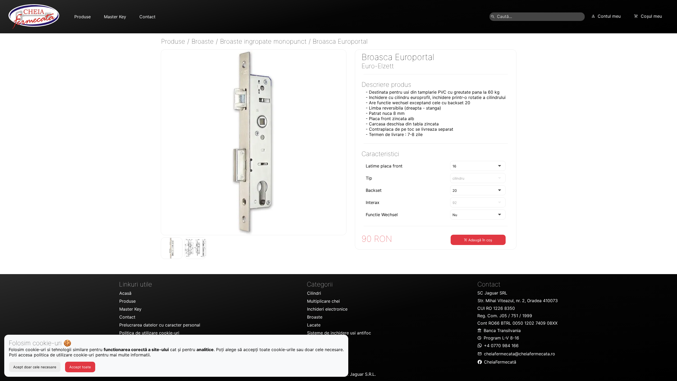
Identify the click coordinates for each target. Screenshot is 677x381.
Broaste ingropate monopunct (264, 41)
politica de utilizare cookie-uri (64, 354)
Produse (174, 41)
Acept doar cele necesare (34, 367)
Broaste (203, 41)
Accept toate (80, 367)
